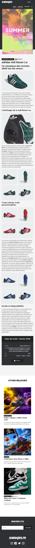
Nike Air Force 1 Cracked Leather (14, 499)
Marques (27, 6)
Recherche (31, 6)
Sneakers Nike (7, 415)
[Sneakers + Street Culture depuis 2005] (7, 2)
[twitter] (19, 543)
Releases (20, 6)
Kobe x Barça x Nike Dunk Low (15, 419)
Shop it (19, 59)
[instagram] (11, 543)
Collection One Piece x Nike (16, 459)
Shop (29, 2)
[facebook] (15, 543)
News (14, 6)
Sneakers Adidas (8, 59)
